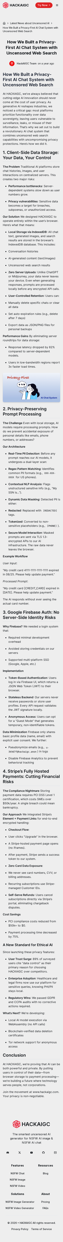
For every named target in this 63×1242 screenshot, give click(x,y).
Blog (45, 1173)
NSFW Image (17, 1179)
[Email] (55, 1152)
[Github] (43, 1152)
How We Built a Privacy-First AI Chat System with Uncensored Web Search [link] (30, 29)
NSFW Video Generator (20, 1208)
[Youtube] (31, 1152)
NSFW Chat (17, 1173)
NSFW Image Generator (20, 1201)
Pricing (45, 1201)
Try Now (42, 5)
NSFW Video (17, 1185)
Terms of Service (41, 1229)
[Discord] (8, 1152)
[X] (19, 1152)
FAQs (45, 1208)
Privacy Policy (19, 1229)
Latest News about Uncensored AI (29, 23)
